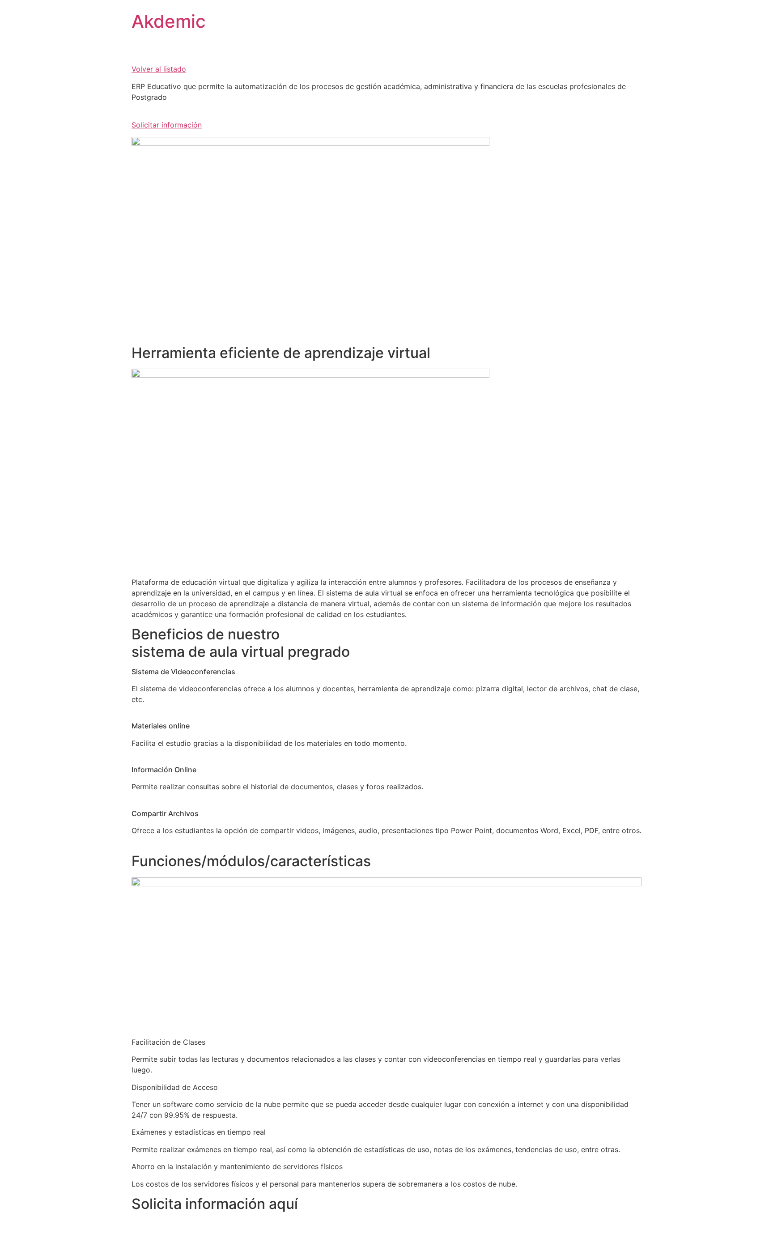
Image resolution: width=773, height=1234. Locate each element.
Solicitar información (167, 124)
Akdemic (169, 21)
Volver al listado (159, 68)
